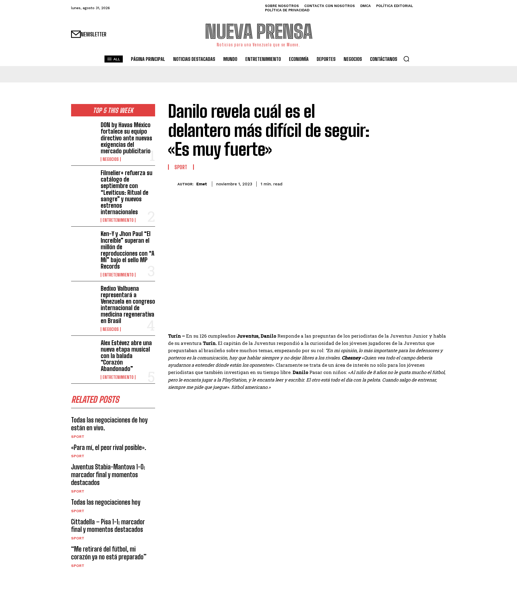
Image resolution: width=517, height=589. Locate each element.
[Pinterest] (415, 183)
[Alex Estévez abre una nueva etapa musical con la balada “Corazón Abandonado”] (83, 351)
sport (77, 436)
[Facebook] (390, 183)
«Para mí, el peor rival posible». (108, 447)
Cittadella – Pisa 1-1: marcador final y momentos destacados (108, 525)
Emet (201, 184)
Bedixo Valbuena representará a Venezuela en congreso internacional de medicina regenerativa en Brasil (128, 305)
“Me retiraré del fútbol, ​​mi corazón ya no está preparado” (108, 553)
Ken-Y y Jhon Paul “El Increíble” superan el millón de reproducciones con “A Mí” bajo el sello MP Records (127, 250)
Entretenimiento (118, 220)
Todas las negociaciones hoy (105, 502)
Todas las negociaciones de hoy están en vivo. (109, 424)
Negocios (111, 159)
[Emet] (172, 184)
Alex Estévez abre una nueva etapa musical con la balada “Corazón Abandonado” (126, 356)
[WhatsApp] (427, 183)
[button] (406, 58)
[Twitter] (402, 183)
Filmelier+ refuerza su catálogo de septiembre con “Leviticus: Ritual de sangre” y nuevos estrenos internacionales (126, 192)
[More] (440, 183)
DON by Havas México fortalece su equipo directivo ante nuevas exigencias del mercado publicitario (126, 138)
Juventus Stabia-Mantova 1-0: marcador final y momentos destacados (108, 474)
